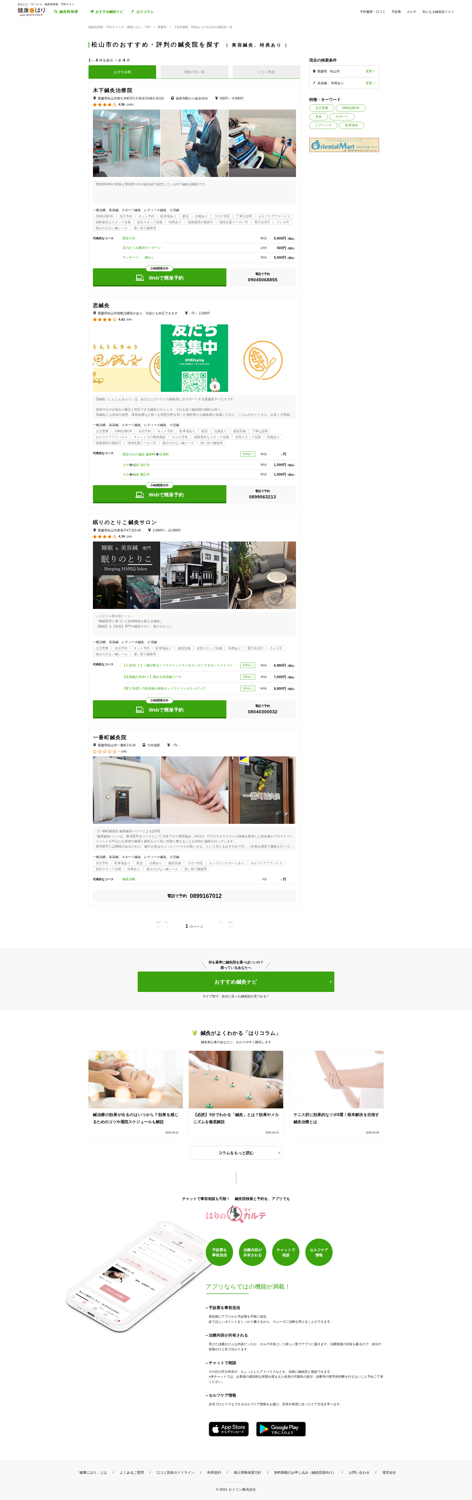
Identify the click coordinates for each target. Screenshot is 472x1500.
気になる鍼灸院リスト (438, 12)
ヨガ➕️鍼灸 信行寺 (136, 464)
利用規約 (214, 1472)
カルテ (411, 12)
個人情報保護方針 (247, 1472)
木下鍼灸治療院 (113, 90)
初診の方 (128, 238)
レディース (323, 125)
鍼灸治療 (128, 879)
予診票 (396, 12)
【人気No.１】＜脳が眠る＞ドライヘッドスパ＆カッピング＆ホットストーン (177, 665)
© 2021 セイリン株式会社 (236, 1489)
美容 (318, 116)
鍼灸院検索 (68, 12)
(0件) (124, 751)
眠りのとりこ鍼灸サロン (125, 522)
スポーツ (342, 116)
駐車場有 (351, 125)
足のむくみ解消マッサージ (141, 247)
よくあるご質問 (132, 1472)
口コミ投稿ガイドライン (175, 1472)
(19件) (130, 104)
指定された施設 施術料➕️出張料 (145, 454)
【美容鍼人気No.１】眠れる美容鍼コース (152, 676)
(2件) (129, 536)
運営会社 (389, 1472)
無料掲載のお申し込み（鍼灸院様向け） (305, 1472)
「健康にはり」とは (91, 1472)
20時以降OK (351, 108)
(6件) (129, 319)
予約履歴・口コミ (372, 12)
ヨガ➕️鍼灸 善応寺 (136, 474)
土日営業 (321, 108)
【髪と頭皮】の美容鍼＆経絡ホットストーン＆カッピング (164, 688)
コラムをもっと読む (236, 1153)
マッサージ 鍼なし (138, 257)
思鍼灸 (101, 305)
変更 (369, 71)
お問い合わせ (359, 1472)
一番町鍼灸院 (110, 737)
